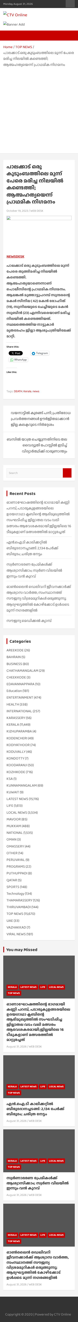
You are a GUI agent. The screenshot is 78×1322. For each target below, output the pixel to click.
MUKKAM (13, 826)
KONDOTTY (15, 758)
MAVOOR (13, 819)
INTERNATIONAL (19, 711)
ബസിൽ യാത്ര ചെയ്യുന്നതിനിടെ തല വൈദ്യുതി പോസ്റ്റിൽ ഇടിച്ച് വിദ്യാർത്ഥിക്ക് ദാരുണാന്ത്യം (37, 445)
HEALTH (12, 704)
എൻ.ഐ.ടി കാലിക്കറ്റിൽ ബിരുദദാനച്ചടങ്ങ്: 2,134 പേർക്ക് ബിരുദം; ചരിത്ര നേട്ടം (32, 548)
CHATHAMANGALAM (22, 670)
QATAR (11, 880)
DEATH (18, 391)
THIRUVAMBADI (18, 907)
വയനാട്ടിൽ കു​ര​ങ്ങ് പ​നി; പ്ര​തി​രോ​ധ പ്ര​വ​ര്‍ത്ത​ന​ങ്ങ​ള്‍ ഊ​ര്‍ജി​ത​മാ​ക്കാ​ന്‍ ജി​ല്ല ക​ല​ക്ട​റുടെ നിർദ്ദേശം (41, 418)
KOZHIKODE (15, 772)
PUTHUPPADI (16, 873)
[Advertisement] (39, 109)
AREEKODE (15, 650)
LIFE (9, 805)
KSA (9, 778)
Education (14, 690)
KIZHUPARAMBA (19, 731)
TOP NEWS (14, 913)
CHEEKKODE (16, 677)
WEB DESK (36, 210)
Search (67, 473)
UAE (9, 920)
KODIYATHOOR (18, 745)
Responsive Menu (70, 3)
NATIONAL (14, 832)
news (35, 391)
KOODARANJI (16, 765)
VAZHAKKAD (16, 927)
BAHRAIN (13, 657)
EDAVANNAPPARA (20, 684)
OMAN (11, 839)
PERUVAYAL (15, 859)
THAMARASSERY (19, 900)
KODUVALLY (16, 751)
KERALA (12, 724)
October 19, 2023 (17, 210)
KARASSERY (15, 717)
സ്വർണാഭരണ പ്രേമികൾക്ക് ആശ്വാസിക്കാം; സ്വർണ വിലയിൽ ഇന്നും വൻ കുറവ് (34, 570)
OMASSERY (15, 846)
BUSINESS (14, 664)
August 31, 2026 (16, 1046)
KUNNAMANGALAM (21, 785)
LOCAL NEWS (16, 812)
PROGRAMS (15, 866)
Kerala (27, 391)
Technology (15, 893)
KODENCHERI (16, 738)
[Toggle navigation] (8, 36)
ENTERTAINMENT (19, 697)
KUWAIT (12, 792)
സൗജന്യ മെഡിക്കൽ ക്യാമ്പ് (29, 620)
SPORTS (12, 886)
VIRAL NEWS (16, 934)
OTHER (12, 853)
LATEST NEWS (17, 799)
